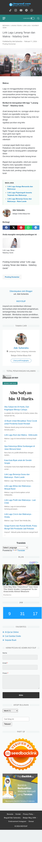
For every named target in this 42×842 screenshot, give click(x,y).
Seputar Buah (10, 640)
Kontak (18, 814)
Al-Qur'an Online (12, 632)
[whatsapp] (28, 227)
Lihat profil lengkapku (21, 360)
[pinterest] (21, 227)
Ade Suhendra (21, 348)
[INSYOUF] (21, 4)
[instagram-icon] (15, 10)
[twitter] (13, 227)
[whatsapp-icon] (31, 10)
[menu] (5, 18)
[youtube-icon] (21, 10)
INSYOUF (21, 301)
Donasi (31, 821)
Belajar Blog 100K (29, 818)
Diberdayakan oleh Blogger (21, 291)
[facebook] (6, 227)
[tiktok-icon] (10, 10)
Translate (21, 550)
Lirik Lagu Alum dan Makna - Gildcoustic (21, 435)
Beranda (10, 814)
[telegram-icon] (26, 10)
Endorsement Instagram (17, 821)
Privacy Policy (28, 814)
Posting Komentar (9, 44)
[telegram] (35, 227)
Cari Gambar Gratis (13, 636)
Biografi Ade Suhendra (12, 818)
